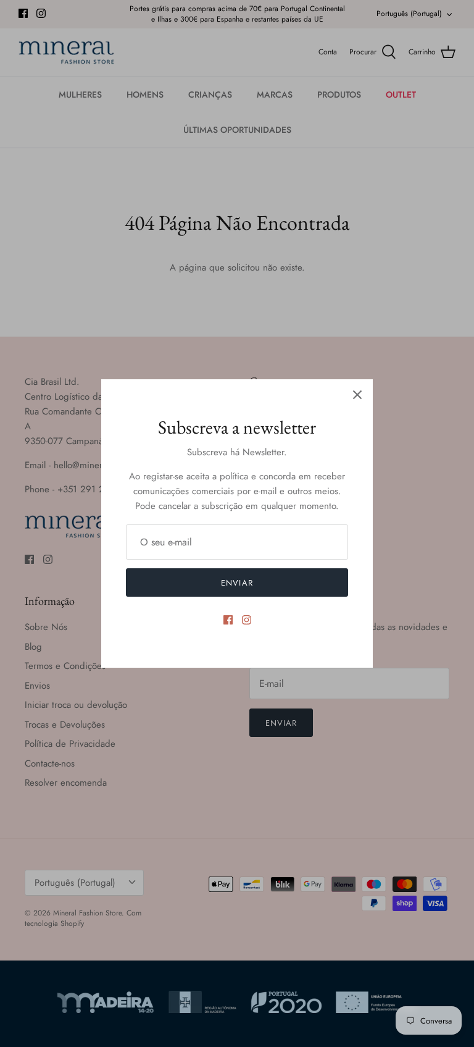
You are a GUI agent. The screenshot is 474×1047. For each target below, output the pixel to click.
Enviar (236, 583)
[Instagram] (246, 619)
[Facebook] (228, 619)
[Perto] (357, 394)
